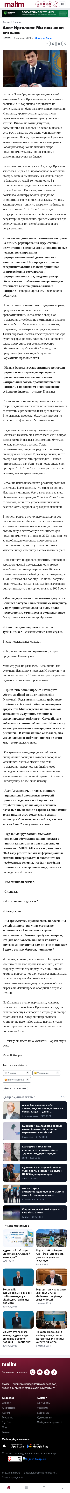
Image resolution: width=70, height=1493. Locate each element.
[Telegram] (53, 43)
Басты (6, 22)
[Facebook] (49, 4)
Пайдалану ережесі (49, 1422)
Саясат (17, 22)
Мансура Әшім (43, 38)
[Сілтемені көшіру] (47, 43)
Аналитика (8, 1407)
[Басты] (9, 1487)
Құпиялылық (44, 1417)
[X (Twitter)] (64, 43)
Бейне (6, 1432)
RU (62, 4)
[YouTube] (44, 4)
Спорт (6, 1427)
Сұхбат (6, 1422)
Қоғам (6, 1412)
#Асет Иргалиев (15, 1088)
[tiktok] (54, 1372)
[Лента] (44, 1487)
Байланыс (43, 1412)
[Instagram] (38, 4)
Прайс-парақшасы (12, 1477)
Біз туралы (43, 1402)
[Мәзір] (26, 1487)
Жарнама (42, 1407)
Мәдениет (8, 1417)
